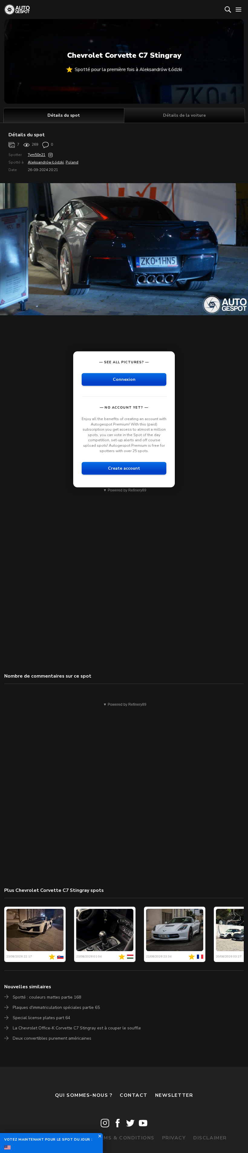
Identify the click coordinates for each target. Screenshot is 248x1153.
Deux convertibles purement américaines (52, 1038)
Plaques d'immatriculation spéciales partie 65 (56, 1007)
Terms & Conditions (124, 1138)
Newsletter (174, 1095)
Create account (124, 468)
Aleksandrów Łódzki (46, 162)
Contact (134, 1095)
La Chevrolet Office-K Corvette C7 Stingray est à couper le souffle (77, 1028)
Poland (72, 162)
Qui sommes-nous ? (84, 1095)
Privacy (174, 1138)
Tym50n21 (36, 154)
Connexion (124, 379)
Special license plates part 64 (41, 1018)
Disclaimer (210, 1138)
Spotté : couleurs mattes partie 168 (47, 997)
